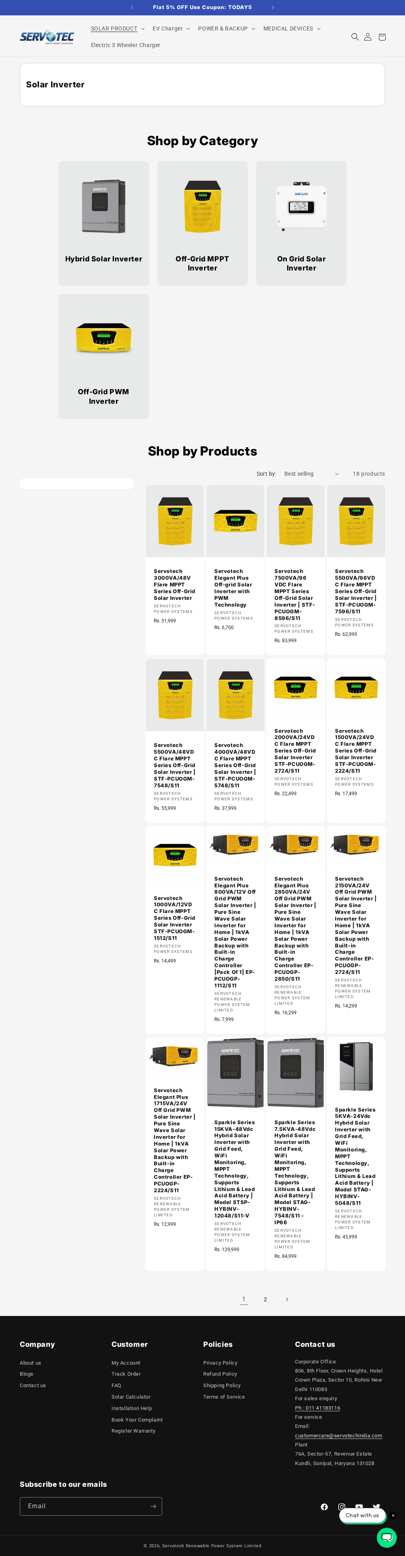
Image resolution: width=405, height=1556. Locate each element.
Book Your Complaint (137, 1420)
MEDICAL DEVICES (288, 28)
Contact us (33, 1385)
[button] (117, 28)
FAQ (116, 1385)
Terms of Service (224, 1397)
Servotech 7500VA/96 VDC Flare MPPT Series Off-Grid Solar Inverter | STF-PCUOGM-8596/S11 (294, 594)
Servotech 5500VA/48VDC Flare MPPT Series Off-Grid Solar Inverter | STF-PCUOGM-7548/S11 (175, 765)
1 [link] (244, 1299)
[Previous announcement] (132, 7)
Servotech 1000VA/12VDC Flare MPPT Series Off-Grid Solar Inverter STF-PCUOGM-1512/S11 (174, 918)
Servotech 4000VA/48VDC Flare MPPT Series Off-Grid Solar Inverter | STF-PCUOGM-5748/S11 (235, 765)
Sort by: (266, 474)
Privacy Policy (220, 1363)
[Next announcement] (273, 7)
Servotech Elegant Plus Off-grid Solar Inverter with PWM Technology (233, 587)
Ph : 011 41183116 (317, 1408)
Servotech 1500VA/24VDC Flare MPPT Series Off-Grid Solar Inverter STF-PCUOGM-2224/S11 (356, 750)
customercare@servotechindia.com (338, 1436)
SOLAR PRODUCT (114, 28)
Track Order (126, 1374)
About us (31, 1363)
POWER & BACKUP (223, 28)
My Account (126, 1363)
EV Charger (168, 28)
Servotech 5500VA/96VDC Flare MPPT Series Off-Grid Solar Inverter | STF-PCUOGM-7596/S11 (356, 591)
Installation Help (132, 1408)
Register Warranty (133, 1431)
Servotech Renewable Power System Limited (211, 1545)
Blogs (27, 1374)
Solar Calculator (131, 1397)
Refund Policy (220, 1374)
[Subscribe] (153, 1506)
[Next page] (286, 1299)
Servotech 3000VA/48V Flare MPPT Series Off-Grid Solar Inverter (174, 584)
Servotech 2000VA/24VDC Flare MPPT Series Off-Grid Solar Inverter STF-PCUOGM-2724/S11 (295, 750)
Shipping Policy (222, 1385)
